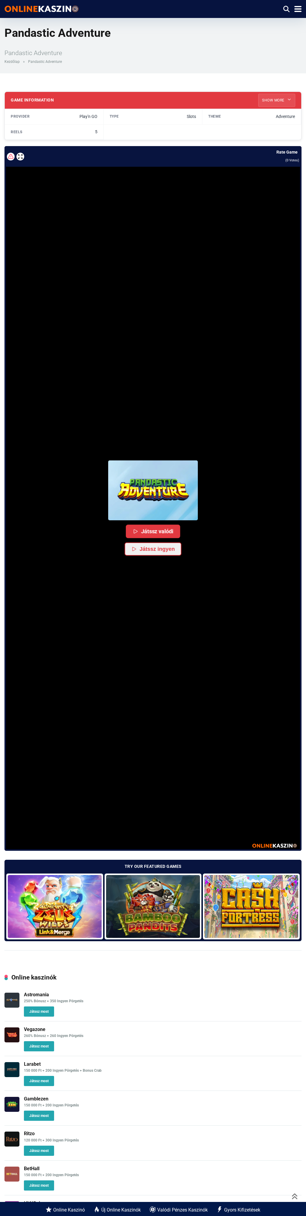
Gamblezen (36, 1099)
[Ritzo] (11, 1145)
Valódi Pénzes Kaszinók (182, 1210)
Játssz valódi (157, 531)
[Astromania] (11, 1006)
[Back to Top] (295, 1196)
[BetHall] (11, 1180)
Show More (273, 100)
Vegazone (34, 1029)
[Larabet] (11, 1075)
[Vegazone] (11, 1041)
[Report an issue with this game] (11, 156)
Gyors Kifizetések (242, 1210)
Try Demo (55, 906)
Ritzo (29, 1133)
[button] (153, 490)
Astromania (36, 994)
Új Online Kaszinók (121, 1210)
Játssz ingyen (157, 549)
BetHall (31, 1168)
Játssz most (39, 1011)
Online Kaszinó (69, 1210)
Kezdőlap (12, 62)
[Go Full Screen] (20, 156)
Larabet (32, 1064)
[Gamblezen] (11, 1110)
